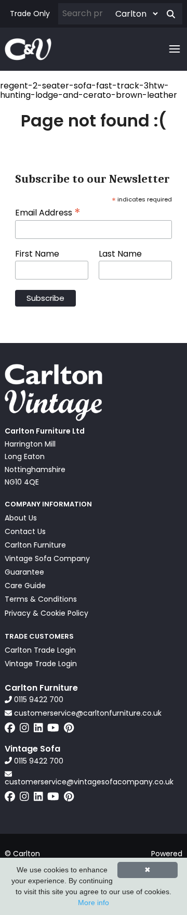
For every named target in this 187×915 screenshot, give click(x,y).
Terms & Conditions (41, 599)
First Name (37, 254)
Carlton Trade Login (40, 650)
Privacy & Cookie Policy (46, 613)
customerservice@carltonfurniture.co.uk (87, 713)
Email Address (48, 212)
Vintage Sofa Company (47, 558)
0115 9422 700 (37, 699)
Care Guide (25, 585)
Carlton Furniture (35, 545)
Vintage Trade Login (41, 663)
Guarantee (24, 572)
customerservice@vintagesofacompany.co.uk (89, 781)
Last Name (120, 254)
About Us (21, 518)
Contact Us (25, 531)
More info (93, 902)
